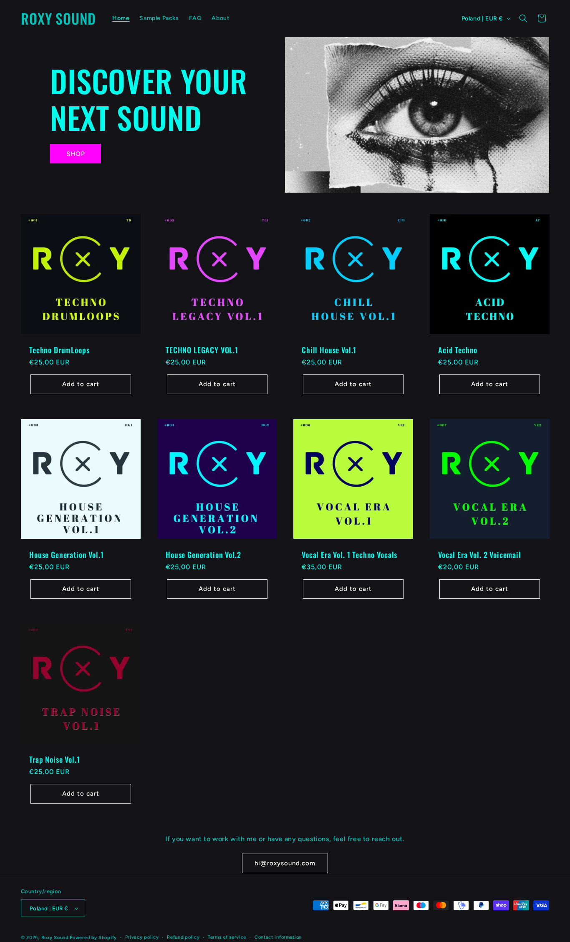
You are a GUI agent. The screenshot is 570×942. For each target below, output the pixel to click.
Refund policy (183, 937)
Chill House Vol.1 (329, 349)
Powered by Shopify (93, 937)
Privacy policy (142, 937)
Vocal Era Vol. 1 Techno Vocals (349, 554)
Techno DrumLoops (59, 349)
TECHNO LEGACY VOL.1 (202, 349)
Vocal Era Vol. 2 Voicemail (479, 554)
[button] (523, 18)
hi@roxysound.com (285, 863)
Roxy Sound (54, 937)
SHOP (75, 154)
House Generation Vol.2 (203, 554)
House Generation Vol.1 (66, 554)
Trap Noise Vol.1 (54, 759)
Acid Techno (457, 349)
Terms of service (227, 937)
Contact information (278, 937)
